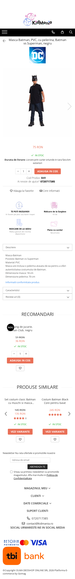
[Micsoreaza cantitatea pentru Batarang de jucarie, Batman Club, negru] (14, 354)
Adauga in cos (47, 171)
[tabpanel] (37, 102)
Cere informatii (51, 190)
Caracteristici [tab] (12, 290)
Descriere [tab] (11, 247)
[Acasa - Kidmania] (37, 19)
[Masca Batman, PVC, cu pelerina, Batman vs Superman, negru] (37, 102)
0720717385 (39, 518)
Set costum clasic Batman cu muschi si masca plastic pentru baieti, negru (20, 401)
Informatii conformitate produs (22, 282)
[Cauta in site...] (71, 32)
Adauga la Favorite (23, 190)
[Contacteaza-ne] (53, 32)
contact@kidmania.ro (39, 523)
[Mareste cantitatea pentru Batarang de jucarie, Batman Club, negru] (26, 354)
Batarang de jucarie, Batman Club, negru (20, 328)
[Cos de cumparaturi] (62, 32)
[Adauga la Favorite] (20, 368)
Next (69, 106)
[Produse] (5, 33)
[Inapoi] (2, 40)
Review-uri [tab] (13, 296)
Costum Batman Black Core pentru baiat (55, 401)
